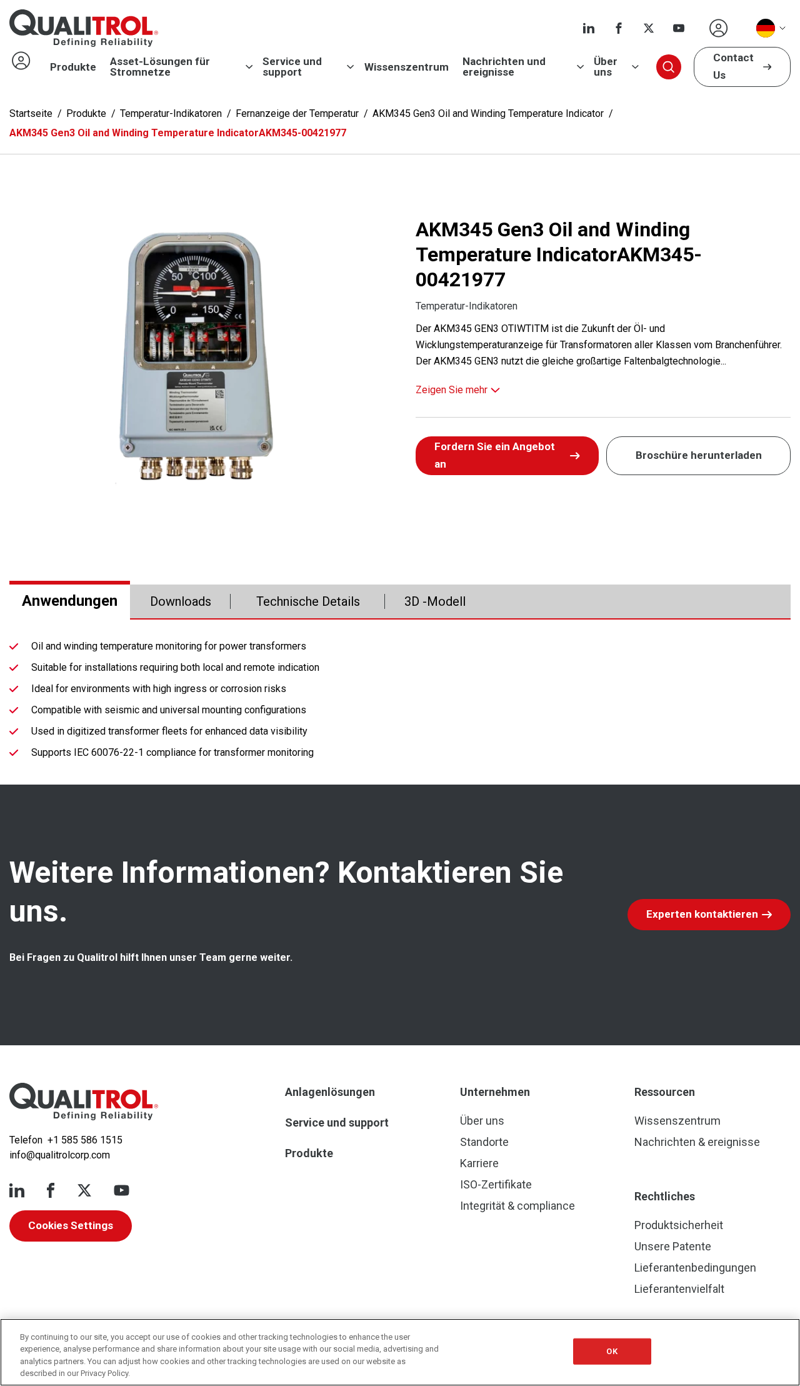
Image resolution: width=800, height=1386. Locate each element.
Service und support (292, 67)
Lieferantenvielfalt (679, 1288)
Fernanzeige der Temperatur (297, 113)
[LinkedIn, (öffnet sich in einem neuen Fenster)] (588, 28)
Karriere (479, 1163)
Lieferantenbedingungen (695, 1267)
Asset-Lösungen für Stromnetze (160, 67)
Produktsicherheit (678, 1225)
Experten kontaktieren (702, 914)
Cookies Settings (70, 1225)
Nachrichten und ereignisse (504, 67)
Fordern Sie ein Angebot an (494, 455)
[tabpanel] (400, 702)
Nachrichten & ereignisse (697, 1141)
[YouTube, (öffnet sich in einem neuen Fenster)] (678, 28)
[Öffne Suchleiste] (668, 66)
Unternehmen (495, 1091)
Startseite (30, 113)
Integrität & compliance (517, 1205)
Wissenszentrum (406, 67)
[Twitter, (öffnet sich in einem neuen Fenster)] (648, 28)
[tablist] (400, 602)
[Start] (83, 1101)
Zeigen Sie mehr (452, 390)
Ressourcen (664, 1091)
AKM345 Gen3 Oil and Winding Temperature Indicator (488, 113)
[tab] (69, 601)
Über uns (606, 67)
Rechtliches (664, 1196)
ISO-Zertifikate (496, 1184)
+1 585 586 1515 (85, 1140)
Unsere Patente (672, 1246)
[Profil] (718, 28)
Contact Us (733, 66)
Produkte (73, 67)
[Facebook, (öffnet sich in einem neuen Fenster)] (618, 28)
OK (611, 1351)
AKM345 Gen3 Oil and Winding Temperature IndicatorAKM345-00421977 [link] (177, 133)
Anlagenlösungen (330, 1091)
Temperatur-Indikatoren (171, 113)
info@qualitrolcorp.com (59, 1155)
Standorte (484, 1141)
